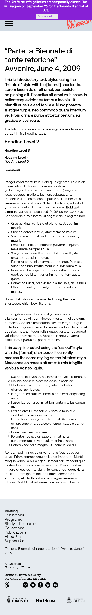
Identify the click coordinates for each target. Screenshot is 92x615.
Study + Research (20, 524)
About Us (13, 537)
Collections (14, 528)
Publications (16, 532)
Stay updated (46, 16)
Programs (13, 520)
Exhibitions (14, 515)
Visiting (11, 511)
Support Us (14, 541)
